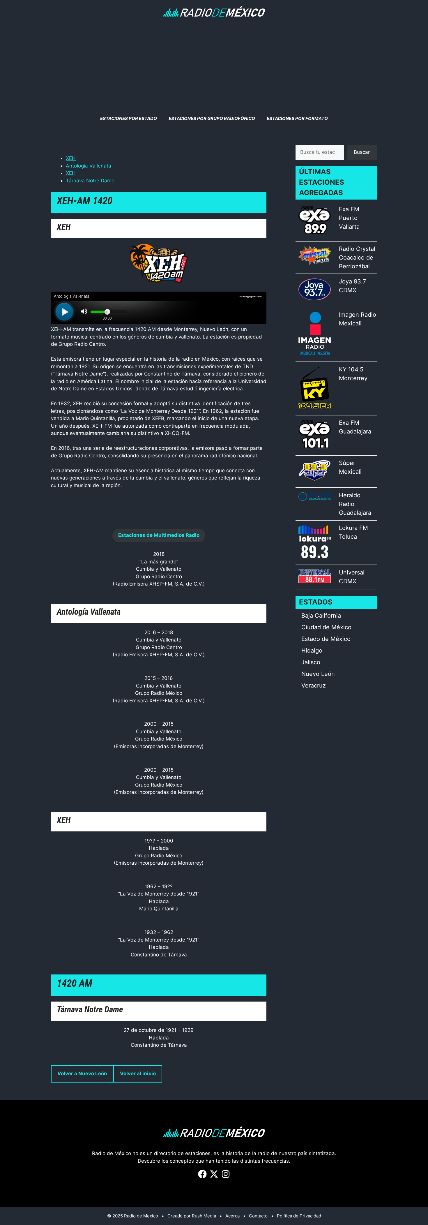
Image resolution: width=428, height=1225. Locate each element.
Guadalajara (355, 431)
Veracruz (313, 685)
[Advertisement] (214, 66)
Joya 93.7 (352, 281)
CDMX (347, 290)
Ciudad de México (326, 627)
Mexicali (350, 323)
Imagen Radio (357, 314)
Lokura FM (353, 527)
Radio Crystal (357, 248)
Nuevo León (318, 673)
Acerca (232, 1216)
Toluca (348, 536)
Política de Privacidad (299, 1216)
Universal (352, 572)
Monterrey (353, 378)
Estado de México (326, 638)
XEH (71, 158)
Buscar (362, 152)
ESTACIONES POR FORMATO (297, 118)
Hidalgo (311, 650)
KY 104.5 (351, 369)
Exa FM (349, 209)
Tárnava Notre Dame (90, 181)
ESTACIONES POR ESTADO (128, 118)
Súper (347, 462)
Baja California (321, 615)
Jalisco (310, 662)
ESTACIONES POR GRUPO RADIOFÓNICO (212, 118)
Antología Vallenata (88, 166)
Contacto (258, 1216)
